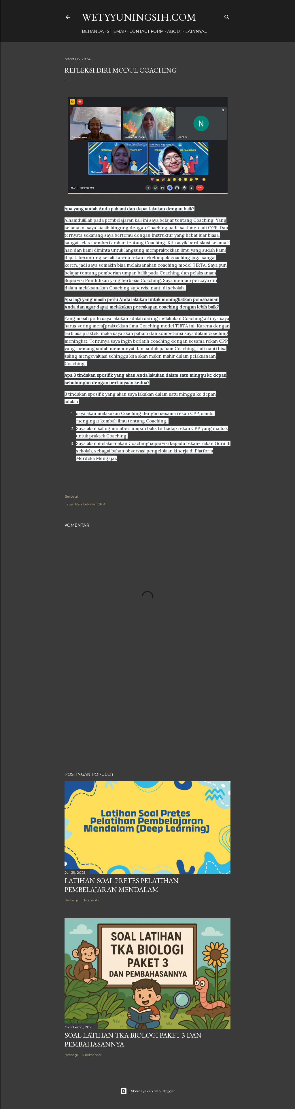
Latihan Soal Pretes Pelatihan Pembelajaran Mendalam (122, 885)
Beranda (93, 31)
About (174, 31)
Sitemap (116, 31)
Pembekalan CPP (90, 504)
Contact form (146, 31)
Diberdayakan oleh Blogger (152, 1091)
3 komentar (92, 1055)
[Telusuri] (227, 16)
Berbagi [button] (71, 496)
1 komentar (91, 900)
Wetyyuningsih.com (139, 17)
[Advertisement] (147, 717)
